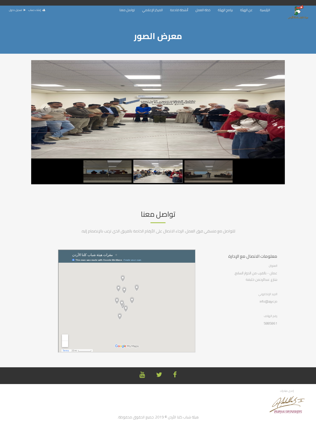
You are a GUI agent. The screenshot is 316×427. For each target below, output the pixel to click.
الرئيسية (265, 10)
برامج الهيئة (225, 10)
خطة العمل (202, 10)
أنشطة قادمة (179, 10)
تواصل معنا (127, 10)
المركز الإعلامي (152, 10)
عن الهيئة (246, 10)
